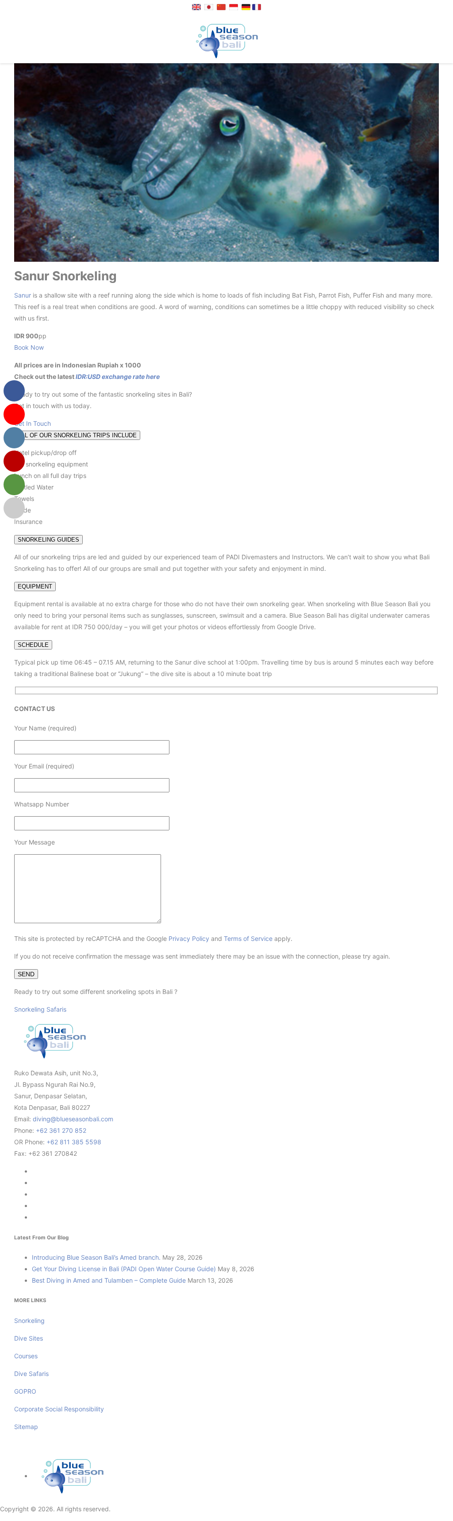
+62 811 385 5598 (73, 1142)
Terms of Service (248, 938)
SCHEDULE (33, 645)
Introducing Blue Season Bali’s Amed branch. (96, 1257)
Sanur (22, 295)
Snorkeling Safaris (40, 1009)
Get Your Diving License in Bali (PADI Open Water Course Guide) (124, 1269)
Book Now (29, 347)
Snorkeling (29, 1320)
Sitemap (26, 1426)
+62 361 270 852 (61, 1130)
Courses (26, 1356)
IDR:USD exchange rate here (117, 376)
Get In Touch (32, 423)
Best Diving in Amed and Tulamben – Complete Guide (109, 1280)
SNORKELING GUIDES (48, 539)
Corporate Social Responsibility (60, 1409)
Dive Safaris (31, 1373)
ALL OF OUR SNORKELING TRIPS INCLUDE (77, 435)
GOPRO (25, 1391)
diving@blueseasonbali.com (73, 1119)
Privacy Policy (189, 938)
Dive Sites (28, 1338)
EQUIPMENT (35, 586)
